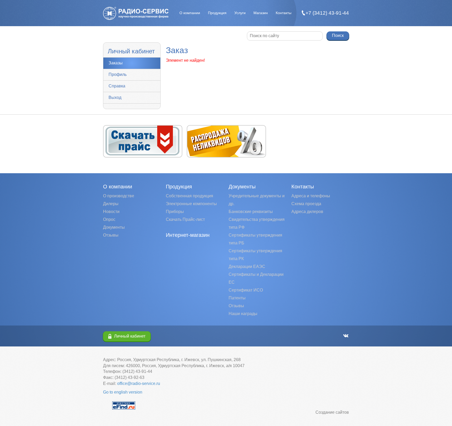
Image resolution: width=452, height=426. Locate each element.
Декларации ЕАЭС (247, 266)
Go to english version (122, 392)
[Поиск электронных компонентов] (123, 405)
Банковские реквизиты (251, 211)
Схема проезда (306, 203)
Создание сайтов (332, 412)
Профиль (118, 74)
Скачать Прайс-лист (185, 219)
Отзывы (110, 235)
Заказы (116, 63)
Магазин (260, 13)
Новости (111, 211)
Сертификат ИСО (246, 290)
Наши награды (243, 313)
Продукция (217, 13)
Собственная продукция (189, 196)
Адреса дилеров (307, 211)
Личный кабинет (129, 336)
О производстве (118, 196)
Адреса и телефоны (310, 196)
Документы (114, 227)
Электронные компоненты (191, 203)
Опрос (109, 219)
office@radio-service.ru (138, 383)
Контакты (283, 13)
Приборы (175, 211)
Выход (115, 97)
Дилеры (110, 203)
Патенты (237, 298)
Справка (117, 86)
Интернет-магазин (188, 235)
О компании (189, 13)
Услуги (240, 13)
